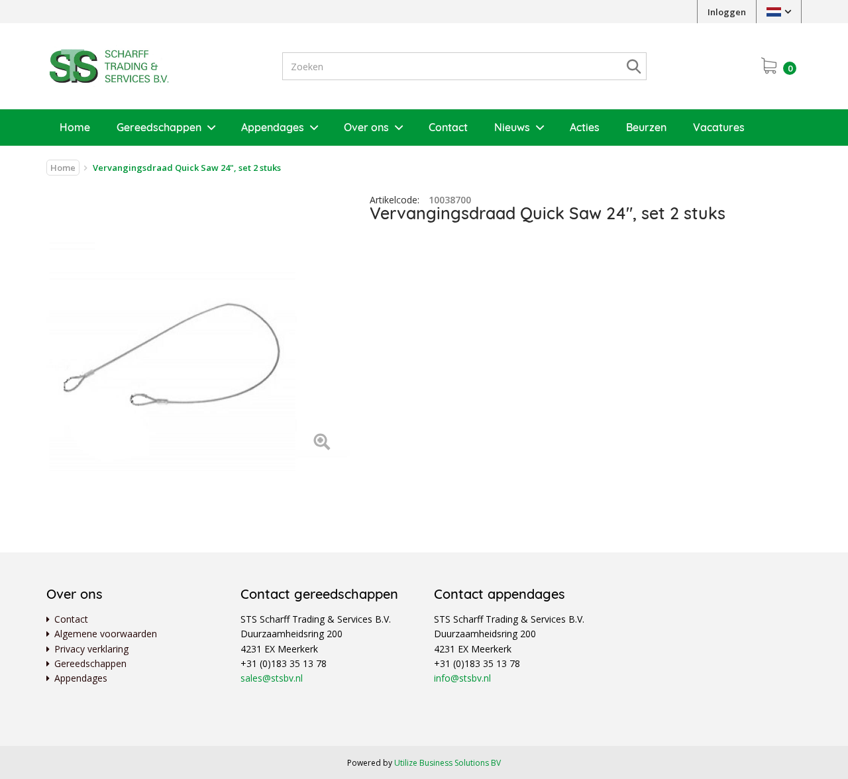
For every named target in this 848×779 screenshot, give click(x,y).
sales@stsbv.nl (271, 678)
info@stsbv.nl (462, 678)
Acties (585, 127)
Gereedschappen (159, 127)
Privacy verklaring (91, 649)
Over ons (366, 127)
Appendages (272, 127)
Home (75, 127)
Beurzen (646, 127)
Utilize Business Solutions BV (447, 762)
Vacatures (719, 127)
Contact (448, 127)
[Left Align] (321, 443)
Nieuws (512, 127)
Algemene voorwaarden (105, 633)
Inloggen (727, 12)
